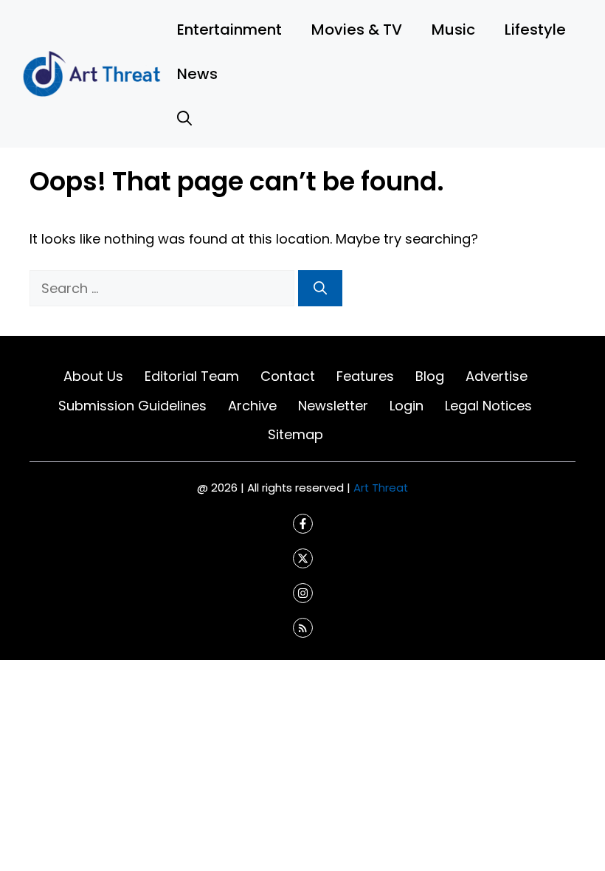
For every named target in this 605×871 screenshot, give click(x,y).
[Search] (320, 288)
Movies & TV (356, 29)
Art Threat (380, 487)
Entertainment (229, 29)
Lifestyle (535, 29)
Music (453, 29)
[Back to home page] (92, 72)
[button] (184, 118)
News (197, 73)
